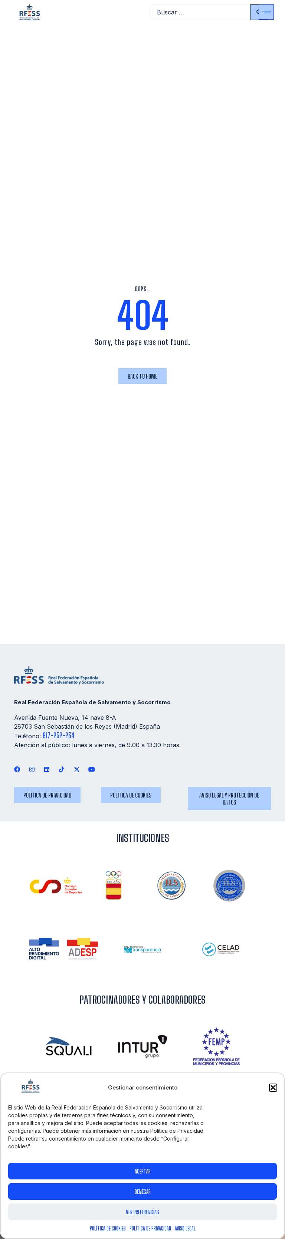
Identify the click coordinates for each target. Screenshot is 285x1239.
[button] (273, 1087)
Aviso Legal (185, 1228)
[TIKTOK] (61, 769)
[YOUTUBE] (91, 769)
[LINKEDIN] (46, 769)
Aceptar (143, 1171)
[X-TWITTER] (76, 769)
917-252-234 (59, 735)
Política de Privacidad (150, 1228)
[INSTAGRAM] (31, 769)
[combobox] (200, 12)
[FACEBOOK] (16, 769)
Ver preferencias (142, 1212)
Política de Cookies (108, 1228)
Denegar (143, 1191)
